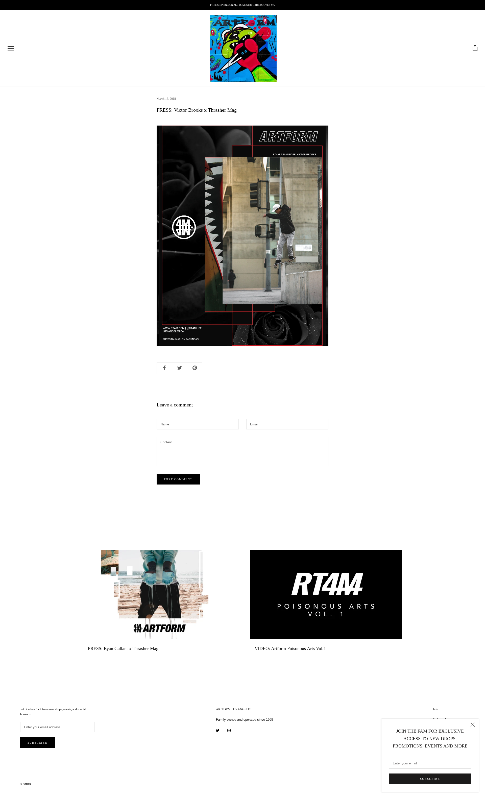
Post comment (178, 479)
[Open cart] (475, 48)
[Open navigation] (11, 48)
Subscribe (430, 778)
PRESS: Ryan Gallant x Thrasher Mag (123, 648)
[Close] (472, 724)
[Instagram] (229, 730)
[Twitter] (217, 730)
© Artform (25, 783)
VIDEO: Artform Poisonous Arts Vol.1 (290, 648)
